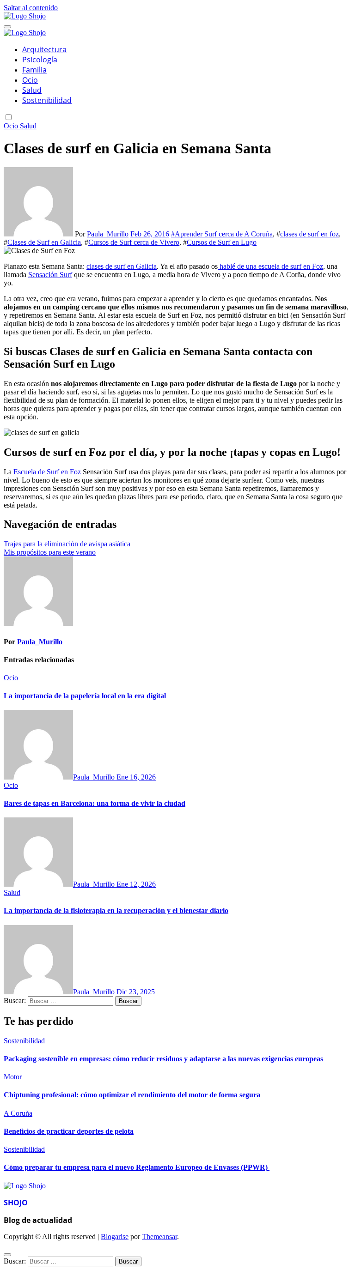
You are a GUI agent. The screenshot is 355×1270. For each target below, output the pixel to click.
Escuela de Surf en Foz (47, 472)
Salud (32, 90)
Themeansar (159, 1236)
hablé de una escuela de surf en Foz (270, 266)
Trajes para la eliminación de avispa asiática (67, 544)
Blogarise (115, 1236)
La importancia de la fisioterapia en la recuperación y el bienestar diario (116, 910)
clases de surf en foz (309, 234)
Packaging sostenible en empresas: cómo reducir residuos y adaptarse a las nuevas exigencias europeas (163, 1059)
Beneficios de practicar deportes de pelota (69, 1131)
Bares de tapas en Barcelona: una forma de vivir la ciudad (94, 803)
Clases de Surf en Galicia (44, 242)
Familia (34, 70)
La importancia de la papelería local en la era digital (85, 696)
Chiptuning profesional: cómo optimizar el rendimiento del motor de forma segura (132, 1095)
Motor (13, 1077)
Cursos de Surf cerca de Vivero (133, 242)
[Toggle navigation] (7, 26)
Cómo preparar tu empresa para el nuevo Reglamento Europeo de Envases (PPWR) (136, 1167)
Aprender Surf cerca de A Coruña (224, 234)
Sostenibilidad (47, 100)
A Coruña (18, 1113)
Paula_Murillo (108, 234)
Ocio (30, 80)
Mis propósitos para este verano (50, 552)
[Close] (7, 1254)
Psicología (39, 59)
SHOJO (16, 1202)
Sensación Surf (50, 274)
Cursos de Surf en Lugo (222, 242)
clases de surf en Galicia (121, 266)
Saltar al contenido (31, 8)
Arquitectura (44, 49)
